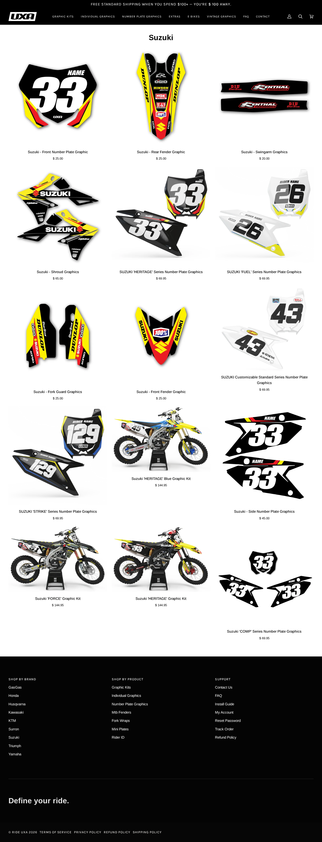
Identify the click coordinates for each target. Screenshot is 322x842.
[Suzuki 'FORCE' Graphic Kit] (57, 559)
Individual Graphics (126, 696)
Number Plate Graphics (130, 704)
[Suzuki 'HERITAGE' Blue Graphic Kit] (161, 439)
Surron (13, 729)
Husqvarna (16, 704)
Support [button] (223, 679)
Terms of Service (56, 832)
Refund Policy (225, 737)
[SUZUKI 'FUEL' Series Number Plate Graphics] (264, 216)
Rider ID (118, 737)
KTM (12, 721)
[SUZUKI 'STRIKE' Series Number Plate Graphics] (57, 455)
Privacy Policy (87, 832)
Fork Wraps (121, 721)
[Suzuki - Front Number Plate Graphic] (57, 96)
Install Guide (224, 704)
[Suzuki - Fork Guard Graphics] (57, 336)
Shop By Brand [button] (22, 679)
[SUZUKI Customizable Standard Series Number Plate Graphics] (264, 329)
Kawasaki (16, 712)
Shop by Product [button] (127, 679)
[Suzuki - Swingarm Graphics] (264, 96)
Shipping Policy (147, 832)
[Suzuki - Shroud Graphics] (57, 216)
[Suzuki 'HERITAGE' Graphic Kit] (161, 559)
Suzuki (13, 737)
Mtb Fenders (121, 712)
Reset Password (228, 721)
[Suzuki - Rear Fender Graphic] (161, 96)
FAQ (218, 696)
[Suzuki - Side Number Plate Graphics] (264, 455)
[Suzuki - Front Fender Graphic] (161, 336)
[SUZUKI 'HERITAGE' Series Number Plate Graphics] (161, 216)
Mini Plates (120, 729)
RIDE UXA (20, 832)
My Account (224, 712)
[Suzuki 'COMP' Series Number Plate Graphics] (264, 575)
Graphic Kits (121, 687)
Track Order (224, 729)
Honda (13, 696)
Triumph (14, 746)
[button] (63, 16)
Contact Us (223, 687)
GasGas (15, 687)
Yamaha (14, 754)
